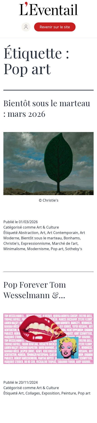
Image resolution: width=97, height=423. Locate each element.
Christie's (11, 243)
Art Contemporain (62, 232)
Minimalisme (14, 248)
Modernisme (38, 248)
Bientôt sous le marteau (41, 238)
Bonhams (72, 238)
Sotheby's (73, 248)
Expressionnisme (35, 243)
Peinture (68, 393)
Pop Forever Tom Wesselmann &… (34, 289)
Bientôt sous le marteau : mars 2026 (46, 108)
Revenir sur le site (55, 26)
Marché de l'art (65, 243)
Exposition (51, 393)
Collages (32, 393)
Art (42, 232)
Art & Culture (48, 227)
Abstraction (28, 232)
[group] (25, 26)
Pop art (57, 248)
